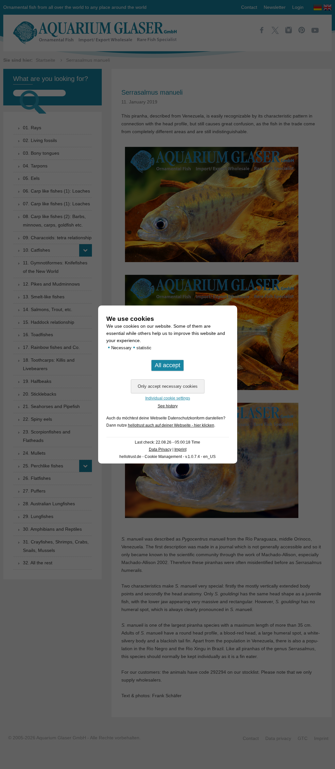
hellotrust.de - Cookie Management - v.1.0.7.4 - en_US (167, 456)
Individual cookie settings (167, 398)
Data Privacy (160, 449)
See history (168, 406)
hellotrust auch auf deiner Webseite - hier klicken (171, 425)
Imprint (180, 449)
